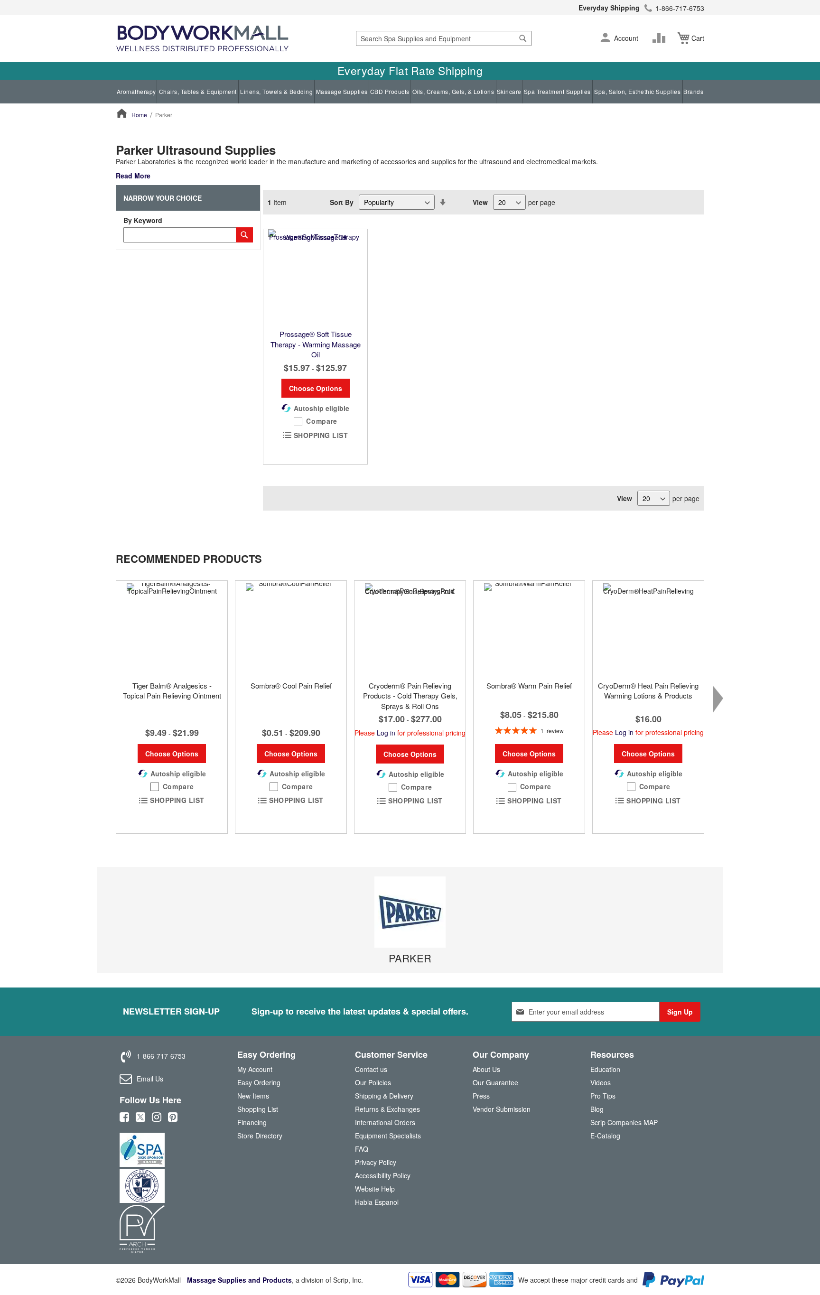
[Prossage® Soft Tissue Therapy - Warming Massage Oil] (315, 276)
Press (481, 1095)
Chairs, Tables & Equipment (198, 91)
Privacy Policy (375, 1162)
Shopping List (257, 1109)
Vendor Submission (502, 1109)
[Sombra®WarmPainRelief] (529, 628)
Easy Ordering (258, 1082)
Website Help (375, 1188)
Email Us (150, 1078)
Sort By (342, 202)
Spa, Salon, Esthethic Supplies (637, 91)
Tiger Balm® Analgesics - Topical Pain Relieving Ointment (172, 690)
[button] (605, 38)
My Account (254, 1069)
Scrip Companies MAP (624, 1122)
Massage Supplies (342, 91)
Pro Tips (602, 1095)
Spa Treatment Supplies (557, 91)
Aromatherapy (136, 91)
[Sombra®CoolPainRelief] (290, 628)
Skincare (509, 91)
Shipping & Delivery (384, 1095)
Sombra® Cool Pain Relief (291, 685)
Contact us (371, 1069)
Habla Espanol (377, 1202)
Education (605, 1069)
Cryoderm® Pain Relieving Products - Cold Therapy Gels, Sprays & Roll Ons (410, 695)
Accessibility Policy (382, 1175)
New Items (253, 1095)
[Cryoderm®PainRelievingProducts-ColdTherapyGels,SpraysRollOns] (410, 628)
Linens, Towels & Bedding (276, 91)
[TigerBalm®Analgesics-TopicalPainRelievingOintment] (171, 628)
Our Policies (373, 1082)
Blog (597, 1109)
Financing (252, 1122)
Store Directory (259, 1135)
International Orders (385, 1122)
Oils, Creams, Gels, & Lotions (453, 91)
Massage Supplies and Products (239, 1280)
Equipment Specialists (388, 1135)
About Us (486, 1069)
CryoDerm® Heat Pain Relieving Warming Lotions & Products (648, 690)
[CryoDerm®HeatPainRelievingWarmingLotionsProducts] (648, 628)
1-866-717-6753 (679, 8)
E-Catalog (605, 1137)
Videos (600, 1082)
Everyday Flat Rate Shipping (410, 70)
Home (139, 115)
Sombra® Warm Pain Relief (529, 685)
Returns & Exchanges (387, 1109)
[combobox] (443, 38)
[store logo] (202, 39)
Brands (693, 91)
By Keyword (142, 220)
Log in (386, 732)
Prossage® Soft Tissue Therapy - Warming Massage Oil (315, 344)
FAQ (361, 1149)
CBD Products (390, 91)
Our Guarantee (495, 1082)
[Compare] (661, 38)
